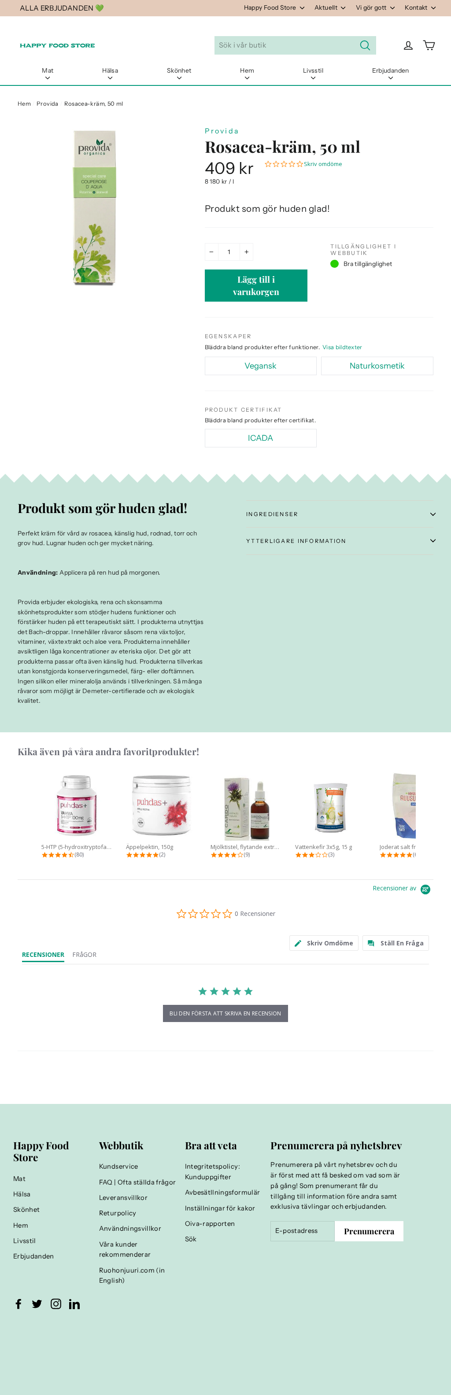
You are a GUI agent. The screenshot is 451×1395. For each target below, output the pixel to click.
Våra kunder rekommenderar (125, 1249)
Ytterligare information (296, 541)
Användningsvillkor (130, 1229)
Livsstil (313, 70)
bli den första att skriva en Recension (225, 1013)
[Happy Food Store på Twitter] (37, 1304)
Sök (191, 1239)
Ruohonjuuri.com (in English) (132, 1275)
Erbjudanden (390, 70)
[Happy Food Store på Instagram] (56, 1304)
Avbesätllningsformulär (222, 1192)
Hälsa (110, 70)
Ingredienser (272, 514)
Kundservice (118, 1166)
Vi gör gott (372, 7)
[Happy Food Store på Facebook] (18, 1304)
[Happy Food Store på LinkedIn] (74, 1304)
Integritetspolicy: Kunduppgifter (212, 1171)
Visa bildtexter (342, 347)
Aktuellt (326, 7)
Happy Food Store (271, 7)
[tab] (324, 943)
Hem (247, 70)
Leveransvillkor (123, 1198)
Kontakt (417, 7)
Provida (47, 103)
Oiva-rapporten (210, 1224)
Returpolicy (118, 1213)
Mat (47, 70)
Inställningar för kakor (220, 1208)
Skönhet (179, 70)
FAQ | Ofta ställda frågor (137, 1182)
